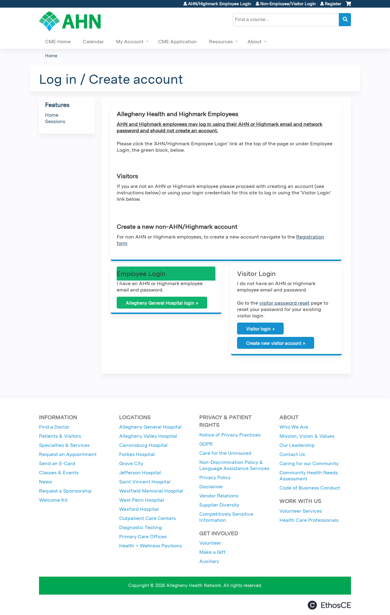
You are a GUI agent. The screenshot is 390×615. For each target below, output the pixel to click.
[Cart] (348, 6)
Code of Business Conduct (309, 488)
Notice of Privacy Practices (230, 435)
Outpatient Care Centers (147, 518)
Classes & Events (59, 472)
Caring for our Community (309, 463)
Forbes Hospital (137, 454)
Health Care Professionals (309, 520)
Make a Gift (212, 552)
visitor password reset (284, 303)
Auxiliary (209, 561)
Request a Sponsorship (65, 491)
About (254, 41)
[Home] (70, 21)
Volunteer (210, 543)
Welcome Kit (53, 500)
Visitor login (258, 328)
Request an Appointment (68, 454)
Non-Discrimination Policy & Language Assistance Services (234, 465)
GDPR (206, 444)
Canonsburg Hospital (143, 445)
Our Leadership (297, 445)
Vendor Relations (218, 496)
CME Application (177, 41)
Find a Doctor (54, 427)
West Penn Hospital (141, 500)
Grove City (131, 463)
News (45, 482)
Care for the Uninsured (225, 453)
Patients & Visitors (60, 436)
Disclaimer (211, 487)
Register (333, 4)
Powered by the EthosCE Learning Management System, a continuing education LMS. (329, 605)
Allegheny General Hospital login (160, 303)
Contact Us (292, 454)
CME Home (58, 41)
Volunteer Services (300, 511)
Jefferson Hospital (140, 472)
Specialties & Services (64, 445)
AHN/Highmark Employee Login (219, 4)
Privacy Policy (215, 477)
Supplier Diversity (219, 505)
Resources (221, 41)
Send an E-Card (57, 463)
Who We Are (293, 427)
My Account (130, 41)
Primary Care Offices (143, 536)
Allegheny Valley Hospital (148, 436)
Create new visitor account (273, 343)
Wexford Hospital (139, 509)
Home (51, 55)
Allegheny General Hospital (150, 427)
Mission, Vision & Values (306, 436)
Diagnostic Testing (140, 527)
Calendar (93, 41)
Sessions (55, 121)
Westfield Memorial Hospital (151, 491)
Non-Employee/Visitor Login (288, 4)
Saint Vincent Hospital (144, 482)
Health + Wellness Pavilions (150, 546)
